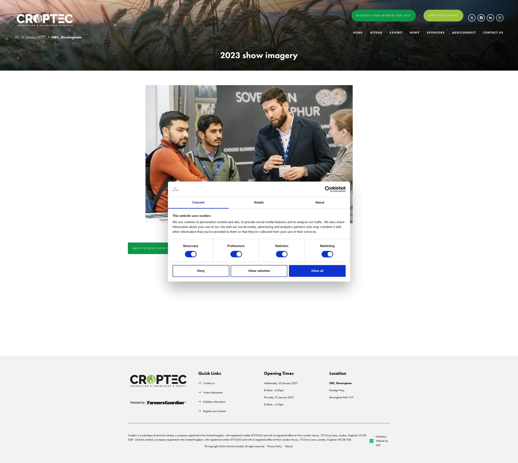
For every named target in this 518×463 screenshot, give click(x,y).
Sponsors (436, 32)
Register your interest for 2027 (383, 15)
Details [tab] (259, 202)
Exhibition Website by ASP (382, 441)
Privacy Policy (274, 446)
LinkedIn (490, 17)
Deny (201, 271)
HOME (358, 32)
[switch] (236, 254)
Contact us (209, 383)
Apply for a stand (443, 15)
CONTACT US (493, 32)
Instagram (499, 17)
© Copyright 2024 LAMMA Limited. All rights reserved (234, 446)
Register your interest (214, 411)
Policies (289, 446)
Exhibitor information (214, 402)
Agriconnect (464, 32)
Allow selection (259, 271)
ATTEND (376, 32)
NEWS (414, 32)
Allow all (317, 271)
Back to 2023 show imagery (157, 248)
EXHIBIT (396, 32)
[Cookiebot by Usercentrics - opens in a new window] (328, 189)
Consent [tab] (198, 202)
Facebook (481, 17)
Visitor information (213, 392)
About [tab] (319, 202)
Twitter (472, 17)
